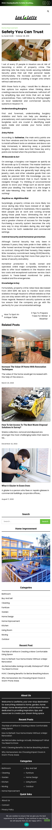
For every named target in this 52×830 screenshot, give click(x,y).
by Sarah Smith (8, 36)
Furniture (5, 607)
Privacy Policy (8, 809)
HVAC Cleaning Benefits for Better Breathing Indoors (17, 3)
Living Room (7, 630)
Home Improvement (10, 28)
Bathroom (6, 594)
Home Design (8, 616)
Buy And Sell (7, 598)
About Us (6, 800)
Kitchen (5, 625)
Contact (5, 805)
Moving (5, 634)
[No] (47, 820)
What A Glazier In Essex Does (16, 485)
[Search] (48, 11)
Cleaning (6, 603)
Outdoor (5, 639)
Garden (5, 612)
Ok (26, 824)
